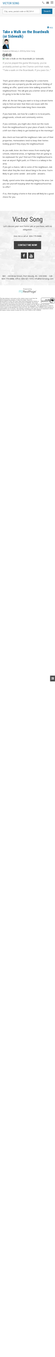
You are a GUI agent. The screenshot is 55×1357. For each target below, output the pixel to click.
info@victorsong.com (44, 278)
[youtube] (31, 256)
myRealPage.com (28, 292)
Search (47, 11)
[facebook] (24, 256)
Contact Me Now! (27, 245)
